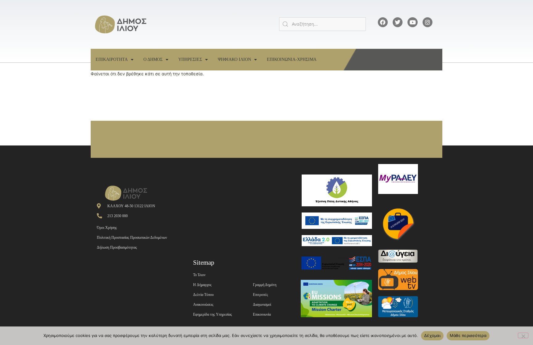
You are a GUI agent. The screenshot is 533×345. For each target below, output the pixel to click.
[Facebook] (383, 22)
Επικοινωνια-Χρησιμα (291, 59)
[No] (523, 335)
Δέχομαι (432, 335)
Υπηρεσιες (190, 59)
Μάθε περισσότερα (468, 335)
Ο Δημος (153, 59)
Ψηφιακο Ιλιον (234, 59)
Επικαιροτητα (112, 59)
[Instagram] (427, 22)
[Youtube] (412, 22)
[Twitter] (398, 22)
